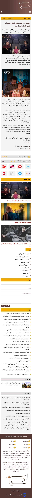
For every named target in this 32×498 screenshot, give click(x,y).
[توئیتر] (11, 161)
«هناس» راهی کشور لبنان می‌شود (23, 222)
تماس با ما (18, 491)
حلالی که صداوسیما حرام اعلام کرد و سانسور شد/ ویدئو (16, 352)
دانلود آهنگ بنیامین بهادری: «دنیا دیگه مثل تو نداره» (16, 336)
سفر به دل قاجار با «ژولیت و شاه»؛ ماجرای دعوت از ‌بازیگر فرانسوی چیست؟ (11, 384)
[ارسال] (5, 157)
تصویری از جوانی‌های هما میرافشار (21, 342)
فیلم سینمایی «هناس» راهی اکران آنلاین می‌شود (19, 201)
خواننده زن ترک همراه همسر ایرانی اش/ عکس (18, 330)
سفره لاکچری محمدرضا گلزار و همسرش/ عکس (18, 367)
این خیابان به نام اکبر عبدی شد (21, 355)
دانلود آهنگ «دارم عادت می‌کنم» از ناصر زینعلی (17, 322)
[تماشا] (4, 166)
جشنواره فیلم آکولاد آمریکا (22, 148)
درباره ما (13, 491)
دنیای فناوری (25, 268)
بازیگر (12, 441)
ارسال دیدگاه (5, 306)
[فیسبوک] (9, 161)
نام (30, 283)
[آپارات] (12, 166)
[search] (2, 12)
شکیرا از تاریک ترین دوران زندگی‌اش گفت (19, 339)
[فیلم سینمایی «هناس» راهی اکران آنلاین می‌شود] (16, 190)
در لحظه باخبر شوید (23, 254)
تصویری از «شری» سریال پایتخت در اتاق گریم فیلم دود (16, 316)
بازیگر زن (25, 441)
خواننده (26, 444)
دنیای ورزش (25, 270)
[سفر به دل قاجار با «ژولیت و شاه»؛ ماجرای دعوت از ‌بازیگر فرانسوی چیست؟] (26, 385)
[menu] (30, 12)
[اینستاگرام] (28, 173)
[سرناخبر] (24, 5)
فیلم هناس (25, 146)
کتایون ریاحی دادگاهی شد (23, 361)
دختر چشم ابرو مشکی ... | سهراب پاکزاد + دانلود (17, 333)
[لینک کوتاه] (7, 157)
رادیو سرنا (25, 436)
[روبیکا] (12, 173)
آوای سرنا (19, 436)
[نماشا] (4, 173)
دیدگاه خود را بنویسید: (26, 293)
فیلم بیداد (11, 444)
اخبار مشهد (26, 273)
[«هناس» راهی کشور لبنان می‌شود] (16, 212)
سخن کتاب (7, 436)
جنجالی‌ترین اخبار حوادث (22, 259)
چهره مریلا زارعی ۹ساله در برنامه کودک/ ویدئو (18, 375)
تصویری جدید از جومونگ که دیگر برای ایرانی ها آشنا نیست (15, 364)
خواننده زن (25, 448)
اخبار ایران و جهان (24, 265)
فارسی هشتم (25, 276)
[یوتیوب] (20, 166)
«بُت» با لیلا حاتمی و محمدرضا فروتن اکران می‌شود (16, 425)
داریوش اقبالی (10, 448)
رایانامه (30, 288)
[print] (3, 157)
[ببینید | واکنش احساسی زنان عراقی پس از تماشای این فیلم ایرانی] (16, 233)
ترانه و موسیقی (25, 262)
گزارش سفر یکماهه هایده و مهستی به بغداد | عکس (16, 319)
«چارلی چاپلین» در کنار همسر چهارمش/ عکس (18, 313)
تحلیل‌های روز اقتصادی (22, 257)
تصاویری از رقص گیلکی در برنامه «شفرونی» (18, 358)
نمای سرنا (13, 436)
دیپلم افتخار (17, 146)
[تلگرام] (14, 161)
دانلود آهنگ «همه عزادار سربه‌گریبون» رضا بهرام (17, 344)
